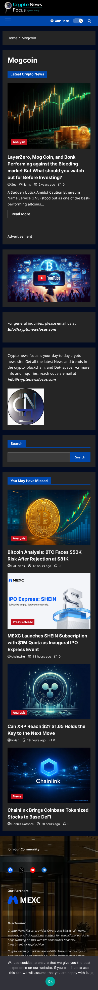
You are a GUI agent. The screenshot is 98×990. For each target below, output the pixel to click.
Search (17, 443)
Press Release (23, 622)
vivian (15, 740)
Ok (50, 981)
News (17, 796)
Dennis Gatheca (22, 824)
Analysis (19, 142)
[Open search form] (89, 21)
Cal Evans (18, 566)
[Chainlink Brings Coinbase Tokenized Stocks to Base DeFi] (49, 775)
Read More (23, 214)
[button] (8, 21)
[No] (91, 973)
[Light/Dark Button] (78, 20)
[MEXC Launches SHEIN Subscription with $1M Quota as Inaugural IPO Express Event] (49, 601)
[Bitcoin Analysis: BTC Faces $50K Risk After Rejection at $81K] (49, 517)
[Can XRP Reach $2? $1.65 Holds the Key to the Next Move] (49, 691)
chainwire (18, 656)
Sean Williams (21, 184)
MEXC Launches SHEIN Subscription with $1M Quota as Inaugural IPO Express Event (47, 642)
